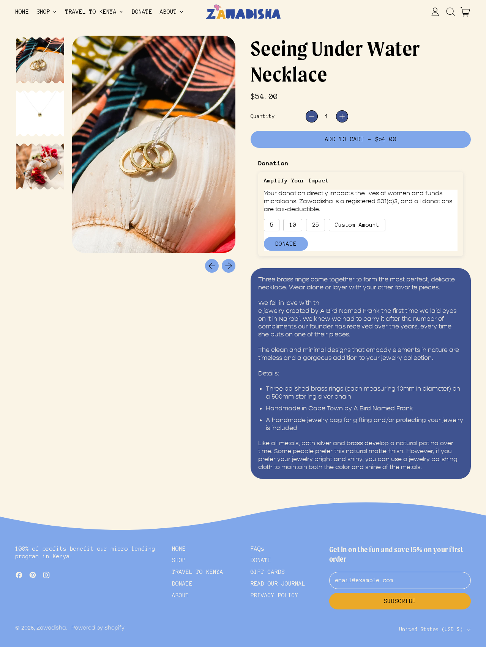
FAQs (257, 549)
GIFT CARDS (268, 572)
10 (292, 225)
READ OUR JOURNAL (278, 584)
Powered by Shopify (98, 628)
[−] (312, 116)
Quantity (263, 116)
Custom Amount (357, 225)
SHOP (179, 560)
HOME (22, 12)
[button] (450, 11)
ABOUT (180, 595)
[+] (342, 116)
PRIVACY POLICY (274, 595)
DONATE (142, 12)
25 (315, 225)
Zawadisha (51, 628)
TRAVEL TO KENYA (197, 572)
